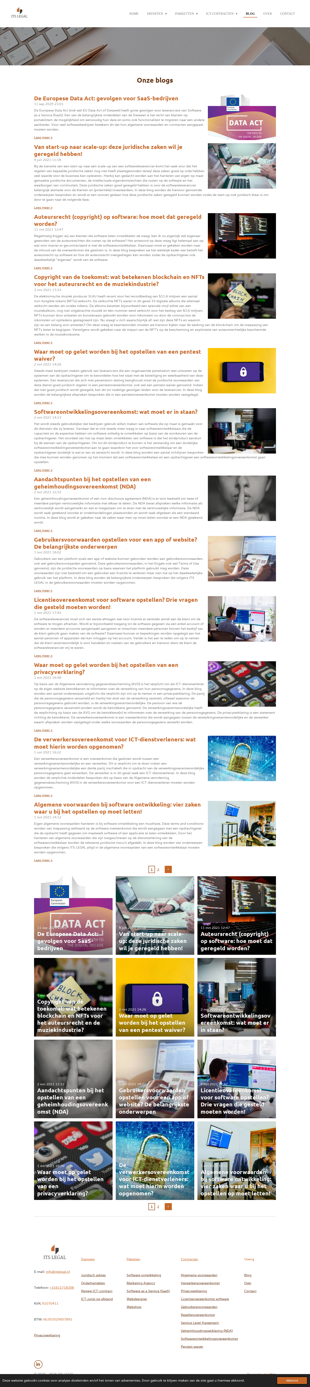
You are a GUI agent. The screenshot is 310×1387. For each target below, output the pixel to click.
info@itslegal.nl (58, 1272)
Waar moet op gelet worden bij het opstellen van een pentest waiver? (117, 355)
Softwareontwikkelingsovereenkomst (209, 1339)
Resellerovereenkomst (198, 1315)
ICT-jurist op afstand (97, 1299)
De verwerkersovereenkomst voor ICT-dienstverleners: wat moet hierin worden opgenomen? (115, 742)
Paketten (133, 1259)
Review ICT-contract (96, 1291)
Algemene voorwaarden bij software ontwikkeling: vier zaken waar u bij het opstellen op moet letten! (117, 808)
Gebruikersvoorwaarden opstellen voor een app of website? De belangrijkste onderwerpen (115, 543)
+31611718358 (62, 1288)
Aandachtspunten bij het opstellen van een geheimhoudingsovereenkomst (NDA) (92, 482)
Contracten (189, 1259)
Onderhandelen (93, 1283)
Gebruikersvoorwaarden (199, 1307)
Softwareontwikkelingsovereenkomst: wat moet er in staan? (115, 411)
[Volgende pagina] (168, 869)
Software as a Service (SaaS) (148, 1291)
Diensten (88, 1259)
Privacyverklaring (47, 1335)
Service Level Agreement (200, 1323)
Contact (250, 1291)
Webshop (134, 1307)
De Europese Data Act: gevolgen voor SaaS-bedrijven (106, 98)
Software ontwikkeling (144, 1275)
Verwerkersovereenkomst (200, 1283)
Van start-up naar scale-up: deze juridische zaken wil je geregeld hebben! (108, 150)
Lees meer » (43, 137)
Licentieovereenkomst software (205, 1299)
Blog (247, 1275)
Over (247, 1283)
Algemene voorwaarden (199, 1275)
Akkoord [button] (292, 1380)
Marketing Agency (141, 1283)
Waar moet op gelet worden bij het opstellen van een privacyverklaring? (106, 668)
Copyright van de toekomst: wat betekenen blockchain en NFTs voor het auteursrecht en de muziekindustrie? (119, 280)
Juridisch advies (93, 1275)
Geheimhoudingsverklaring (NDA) (207, 1331)
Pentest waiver (192, 1347)
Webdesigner (137, 1299)
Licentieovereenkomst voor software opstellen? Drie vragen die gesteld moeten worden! (116, 603)
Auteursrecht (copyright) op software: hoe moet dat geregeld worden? (118, 220)
